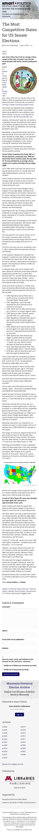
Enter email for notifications (19, 706)
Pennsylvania (31, 591)
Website (5, 648)
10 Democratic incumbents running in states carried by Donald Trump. (18, 103)
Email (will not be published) (13, 639)
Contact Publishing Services (28, 812)
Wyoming (14, 593)
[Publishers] (19, 780)
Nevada (11, 591)
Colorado (12, 589)
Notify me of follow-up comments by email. (20, 665)
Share (4, 54)
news (29, 593)
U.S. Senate (6, 593)
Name (4, 631)
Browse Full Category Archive (12, 764)
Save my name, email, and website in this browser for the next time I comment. (17, 660)
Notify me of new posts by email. (16, 669)
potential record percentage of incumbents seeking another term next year (4, 84)
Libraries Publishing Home (10, 812)
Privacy (9, 830)
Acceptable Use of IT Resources (22, 830)
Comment (6, 607)
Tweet (4, 51)
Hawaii (19, 589)
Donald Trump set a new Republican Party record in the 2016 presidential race (18, 116)
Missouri (25, 589)
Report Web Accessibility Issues (20, 814)
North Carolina (20, 591)
